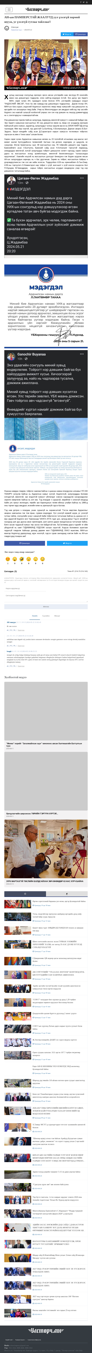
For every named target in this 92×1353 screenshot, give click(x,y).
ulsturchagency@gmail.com (19, 1345)
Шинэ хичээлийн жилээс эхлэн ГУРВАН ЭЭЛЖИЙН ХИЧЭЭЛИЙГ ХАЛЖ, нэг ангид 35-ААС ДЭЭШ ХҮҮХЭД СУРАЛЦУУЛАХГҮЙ (57, 944)
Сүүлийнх (46, 616)
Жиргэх (68, 34)
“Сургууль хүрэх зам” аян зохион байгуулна (51, 1184)
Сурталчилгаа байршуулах (34, 1339)
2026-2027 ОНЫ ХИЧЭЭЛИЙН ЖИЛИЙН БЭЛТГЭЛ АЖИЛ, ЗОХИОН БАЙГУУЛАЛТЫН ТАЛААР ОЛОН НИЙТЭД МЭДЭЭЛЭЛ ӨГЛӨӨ (58, 1111)
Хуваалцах (81, 34)
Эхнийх (34, 616)
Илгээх (46, 607)
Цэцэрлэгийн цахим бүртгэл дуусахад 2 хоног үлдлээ (54, 1013)
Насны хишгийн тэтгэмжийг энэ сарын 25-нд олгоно (54, 1310)
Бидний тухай (9, 1339)
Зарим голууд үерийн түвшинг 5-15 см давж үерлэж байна (56, 1172)
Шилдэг (57, 616)
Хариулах (21, 630)
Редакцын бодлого (20, 1339)
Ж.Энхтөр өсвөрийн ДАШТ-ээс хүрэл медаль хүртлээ (55, 1040)
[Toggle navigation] (9, 9)
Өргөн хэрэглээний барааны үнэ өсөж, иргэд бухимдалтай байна (59, 901)
